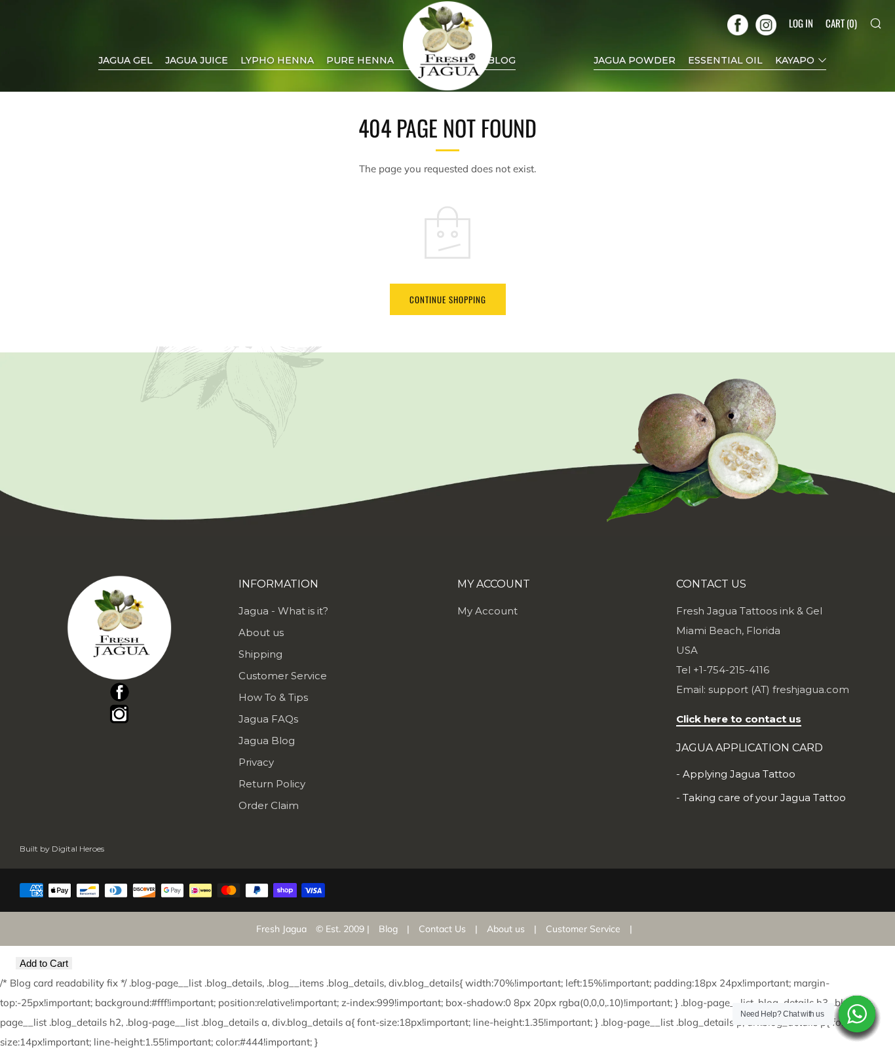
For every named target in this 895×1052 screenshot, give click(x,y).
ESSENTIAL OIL (725, 60)
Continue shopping (447, 299)
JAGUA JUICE (196, 60)
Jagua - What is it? (283, 611)
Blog (388, 929)
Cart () (841, 23)
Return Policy (271, 784)
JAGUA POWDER (635, 60)
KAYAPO (794, 60)
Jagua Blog (266, 740)
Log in (801, 23)
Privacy (256, 762)
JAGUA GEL (125, 60)
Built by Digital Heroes (62, 849)
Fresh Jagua (281, 929)
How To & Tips (273, 697)
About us (261, 632)
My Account (487, 611)
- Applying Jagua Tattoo (735, 774)
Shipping (260, 654)
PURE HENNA (360, 60)
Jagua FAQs (268, 719)
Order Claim (268, 805)
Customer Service (282, 675)
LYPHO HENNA (277, 60)
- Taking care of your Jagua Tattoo (761, 797)
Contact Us (442, 929)
